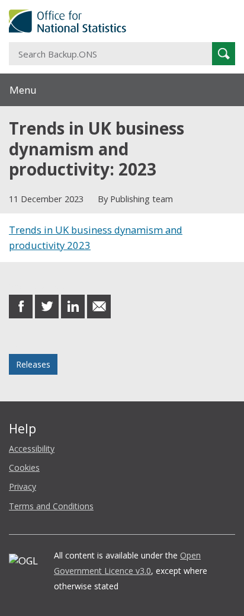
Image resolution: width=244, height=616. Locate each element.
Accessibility (31, 448)
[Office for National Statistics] (122, 21)
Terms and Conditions (51, 506)
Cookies (24, 467)
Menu (23, 90)
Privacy (22, 486)
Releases (33, 364)
